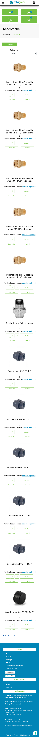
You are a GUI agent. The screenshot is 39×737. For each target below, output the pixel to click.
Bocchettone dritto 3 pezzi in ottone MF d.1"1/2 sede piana (19, 83)
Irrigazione (6, 34)
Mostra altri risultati (8, 636)
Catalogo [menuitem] (9, 660)
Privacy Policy (10, 672)
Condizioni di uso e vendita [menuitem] (15, 666)
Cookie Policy (10, 676)
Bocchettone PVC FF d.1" (19, 371)
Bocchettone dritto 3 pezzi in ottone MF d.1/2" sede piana (19, 179)
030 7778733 (9, 712)
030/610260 (17, 715)
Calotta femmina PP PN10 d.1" (19, 612)
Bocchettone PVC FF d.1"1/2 (19, 419)
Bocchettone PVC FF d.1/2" (19, 467)
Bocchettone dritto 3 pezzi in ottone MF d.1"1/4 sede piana (19, 131)
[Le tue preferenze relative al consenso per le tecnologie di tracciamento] (35, 733)
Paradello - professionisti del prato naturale (18, 725)
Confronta (11, 99)
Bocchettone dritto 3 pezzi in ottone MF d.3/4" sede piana (19, 276)
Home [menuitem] (8, 654)
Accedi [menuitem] (8, 684)
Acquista (26, 95)
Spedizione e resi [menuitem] (11, 669)
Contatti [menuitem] (8, 657)
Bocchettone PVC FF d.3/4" (19, 564)
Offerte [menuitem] (8, 663)
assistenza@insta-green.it (22, 710)
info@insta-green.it (15, 708)
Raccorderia (11, 29)
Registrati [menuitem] (9, 687)
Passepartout (28, 735)
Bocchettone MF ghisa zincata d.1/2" (19, 324)
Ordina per (14, 50)
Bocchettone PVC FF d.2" (19, 515)
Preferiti (27, 99)
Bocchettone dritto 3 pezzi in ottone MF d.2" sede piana (19, 227)
